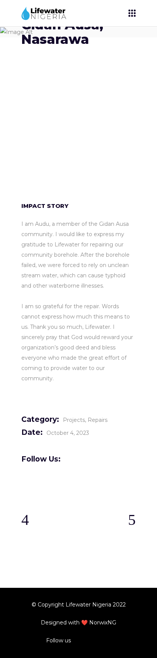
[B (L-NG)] (78, 91)
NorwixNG (102, 622)
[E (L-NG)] (78, 156)
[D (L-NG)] (78, 134)
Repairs (97, 420)
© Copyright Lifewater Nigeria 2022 (79, 604)
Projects (74, 420)
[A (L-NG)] (78, 69)
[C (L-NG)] (78, 113)
